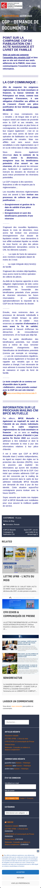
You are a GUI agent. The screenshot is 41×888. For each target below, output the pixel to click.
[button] (38, 851)
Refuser (20, 878)
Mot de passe (9, 790)
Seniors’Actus (12, 678)
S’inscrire (30, 798)
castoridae (10, 15)
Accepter (20, 872)
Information (9, 524)
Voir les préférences (20, 883)
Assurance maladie (11, 735)
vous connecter (16, 706)
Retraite (17, 524)
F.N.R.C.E (10, 822)
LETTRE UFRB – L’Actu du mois (16, 738)
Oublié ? (23, 798)
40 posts (18, 518)
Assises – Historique (23, 763)
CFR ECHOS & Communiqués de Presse (19, 614)
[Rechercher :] (17, 722)
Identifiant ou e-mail (12, 783)
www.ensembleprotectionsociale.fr (22, 393)
